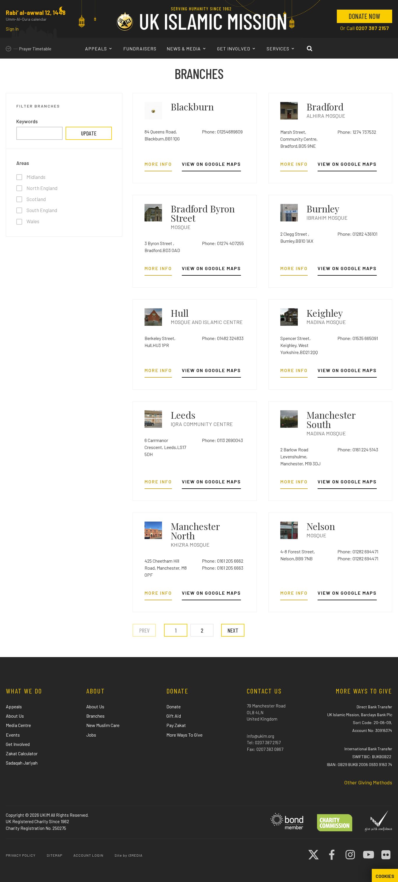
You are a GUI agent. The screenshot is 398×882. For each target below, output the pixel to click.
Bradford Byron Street (203, 213)
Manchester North (195, 531)
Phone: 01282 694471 (357, 551)
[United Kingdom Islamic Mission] (201, 19)
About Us (15, 716)
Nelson (321, 526)
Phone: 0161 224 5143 (357, 449)
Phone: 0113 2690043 (222, 440)
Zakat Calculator (22, 753)
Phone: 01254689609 (222, 131)
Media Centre (18, 725)
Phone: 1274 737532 (356, 132)
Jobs (91, 734)
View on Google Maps (211, 164)
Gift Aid (173, 716)
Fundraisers (139, 48)
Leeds (183, 415)
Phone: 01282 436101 (357, 234)
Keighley (325, 313)
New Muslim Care (102, 725)
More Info (158, 164)
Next (233, 630)
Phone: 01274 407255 (223, 243)
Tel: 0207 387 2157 (264, 742)
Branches (95, 716)
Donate (173, 706)
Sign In (12, 28)
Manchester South (331, 419)
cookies (385, 876)
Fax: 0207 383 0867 (265, 749)
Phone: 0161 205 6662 (222, 561)
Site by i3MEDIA (128, 855)
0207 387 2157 (372, 28)
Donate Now (364, 16)
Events (13, 734)
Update (88, 133)
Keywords (27, 121)
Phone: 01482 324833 (223, 338)
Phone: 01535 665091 (357, 338)
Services (278, 48)
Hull (180, 313)
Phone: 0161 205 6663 (222, 568)
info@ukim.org (260, 736)
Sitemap (54, 855)
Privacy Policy (21, 855)
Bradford (325, 106)
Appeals (96, 48)
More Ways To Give (184, 734)
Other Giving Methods (368, 782)
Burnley (323, 208)
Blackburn (192, 106)
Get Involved (234, 48)
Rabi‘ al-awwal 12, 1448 (36, 12)
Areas (22, 163)
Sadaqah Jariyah (22, 762)
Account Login (88, 855)
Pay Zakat (176, 725)
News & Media (184, 48)
